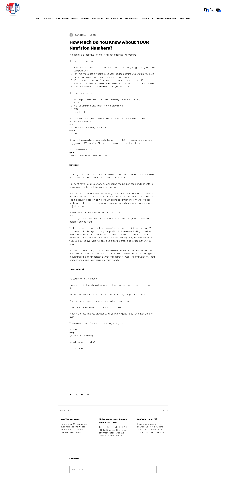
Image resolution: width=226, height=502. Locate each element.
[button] (219, 10)
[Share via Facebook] (70, 394)
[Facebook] (205, 10)
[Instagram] (218, 10)
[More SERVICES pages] (52, 18)
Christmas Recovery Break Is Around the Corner (113, 421)
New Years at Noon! (70, 419)
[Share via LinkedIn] (82, 394)
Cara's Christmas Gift (147, 419)
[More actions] (155, 35)
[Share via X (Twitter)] (76, 394)
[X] (212, 10)
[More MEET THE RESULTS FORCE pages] (77, 18)
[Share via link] (88, 394)
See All (165, 410)
